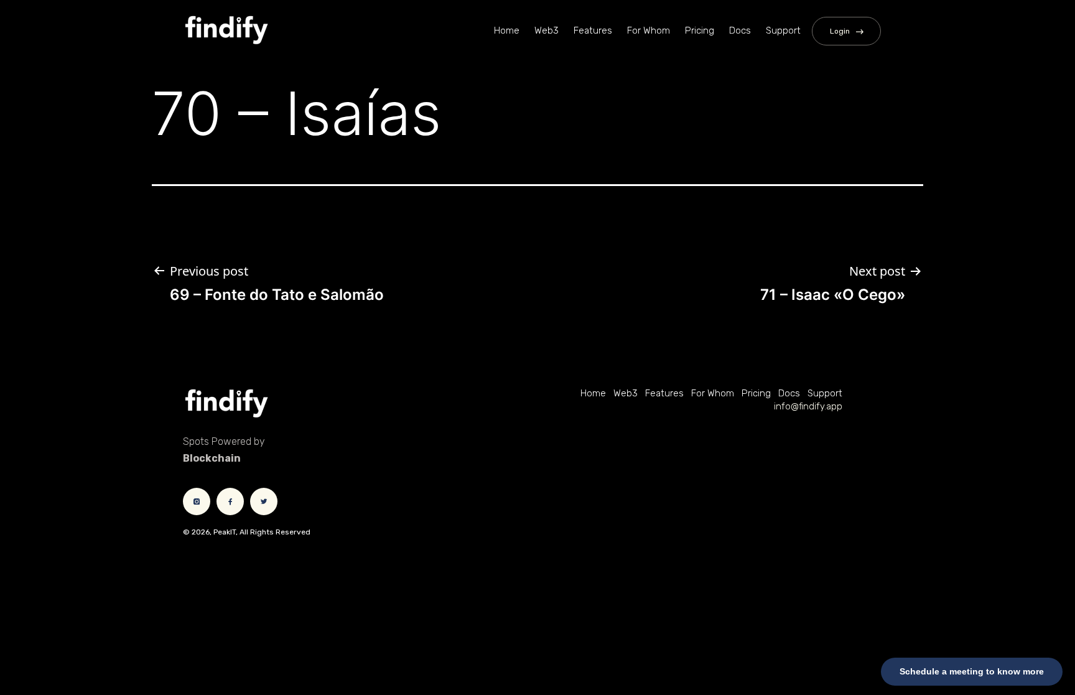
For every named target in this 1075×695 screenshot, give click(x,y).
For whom (648, 30)
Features (593, 30)
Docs (740, 30)
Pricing (699, 30)
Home (506, 30)
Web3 (546, 30)
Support (783, 30)
